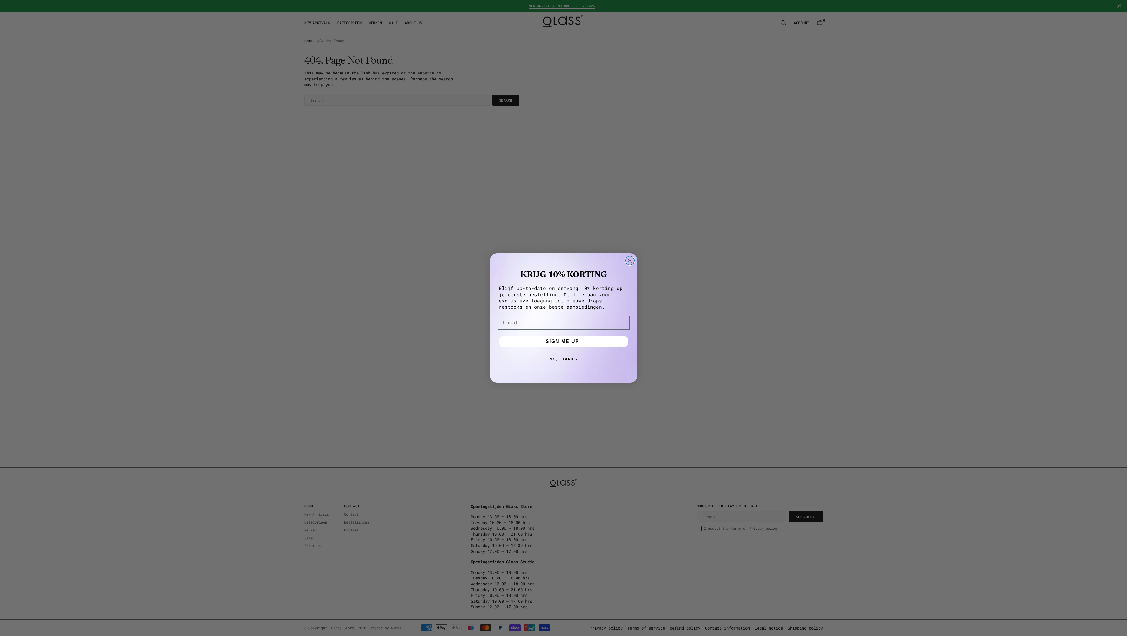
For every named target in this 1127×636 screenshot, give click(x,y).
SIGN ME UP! (563, 341)
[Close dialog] (630, 260)
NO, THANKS (563, 359)
